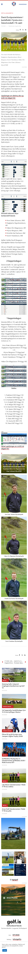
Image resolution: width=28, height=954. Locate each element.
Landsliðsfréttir (9, 13)
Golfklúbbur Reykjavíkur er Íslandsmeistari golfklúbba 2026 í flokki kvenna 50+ (13, 760)
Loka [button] (4, 950)
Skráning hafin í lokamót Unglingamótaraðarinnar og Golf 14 (13, 686)
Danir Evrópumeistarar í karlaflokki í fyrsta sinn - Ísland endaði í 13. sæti (12, 20)
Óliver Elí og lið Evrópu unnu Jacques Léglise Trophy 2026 (12, 735)
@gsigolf (15, 879)
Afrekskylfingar (7, 706)
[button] (8, 857)
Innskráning (23, 4)
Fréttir (3, 13)
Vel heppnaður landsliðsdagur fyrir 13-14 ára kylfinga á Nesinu (14, 711)
